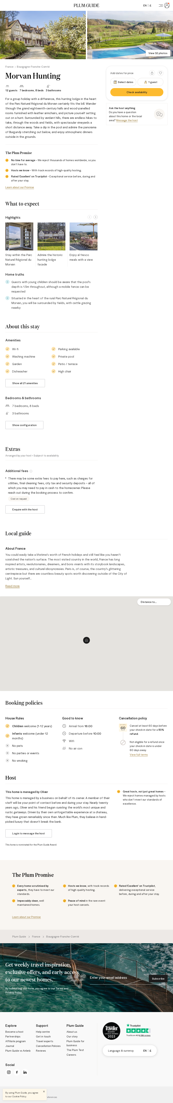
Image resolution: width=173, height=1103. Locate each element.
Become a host (14, 1032)
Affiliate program (15, 1041)
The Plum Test (75, 1050)
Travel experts (44, 1041)
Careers (71, 1055)
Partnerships (12, 1036)
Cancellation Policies (48, 1046)
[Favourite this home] (160, 73)
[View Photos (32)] (43, 35)
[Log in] (163, 5)
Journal (9, 1046)
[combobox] (154, 602)
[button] (86, 5)
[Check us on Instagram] (8, 1072)
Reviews (41, 1050)
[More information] (31, 470)
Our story (72, 1036)
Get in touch (43, 1036)
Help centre (43, 1032)
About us (72, 1032)
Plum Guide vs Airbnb (17, 1050)
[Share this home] (152, 73)
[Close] (44, 1091)
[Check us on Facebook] (17, 1072)
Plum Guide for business (75, 1043)
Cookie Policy (19, 1096)
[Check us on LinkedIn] (25, 1072)
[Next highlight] (96, 217)
